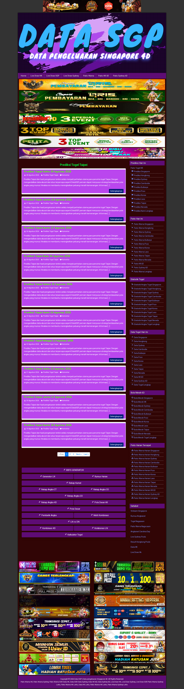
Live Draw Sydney (71, 76)
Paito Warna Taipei (141, 256)
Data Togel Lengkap (142, 385)
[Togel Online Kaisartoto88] (54, 658)
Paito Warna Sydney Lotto (118, 685)
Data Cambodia (140, 349)
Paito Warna (88, 76)
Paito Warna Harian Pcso (144, 470)
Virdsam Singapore (139, 511)
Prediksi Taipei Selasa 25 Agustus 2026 (48, 284)
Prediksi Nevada (140, 207)
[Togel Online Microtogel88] (54, 567)
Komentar (65, 175)
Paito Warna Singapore (143, 224)
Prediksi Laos (139, 199)
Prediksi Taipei (139, 203)
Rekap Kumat (74, 483)
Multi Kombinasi (101, 515)
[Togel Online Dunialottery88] (129, 601)
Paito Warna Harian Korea (144, 474)
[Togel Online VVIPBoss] (92, 85)
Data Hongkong (140, 341)
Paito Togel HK (137, 168)
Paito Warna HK (27, 682)
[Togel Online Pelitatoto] (92, 142)
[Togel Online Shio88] (129, 658)
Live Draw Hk (136, 552)
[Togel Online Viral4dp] (92, 153)
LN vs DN (74, 521)
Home (23, 76)
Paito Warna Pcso (141, 244)
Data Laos (137, 365)
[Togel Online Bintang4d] (54, 624)
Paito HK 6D (103, 76)
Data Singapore (140, 337)
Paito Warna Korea (141, 248)
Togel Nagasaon (137, 521)
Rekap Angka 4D (49, 502)
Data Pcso (138, 357)
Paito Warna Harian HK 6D (144, 490)
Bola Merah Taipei (141, 430)
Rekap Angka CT (49, 489)
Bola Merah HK (139, 402)
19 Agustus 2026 (32, 429)
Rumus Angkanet (138, 516)
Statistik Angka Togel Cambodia (147, 296)
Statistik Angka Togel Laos (144, 312)
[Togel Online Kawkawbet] (54, 589)
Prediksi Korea (139, 195)
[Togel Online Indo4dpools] (54, 670)
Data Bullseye (139, 353)
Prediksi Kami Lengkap (143, 211)
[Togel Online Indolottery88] (129, 624)
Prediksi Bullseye (140, 187)
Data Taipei (138, 369)
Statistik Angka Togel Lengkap (146, 324)
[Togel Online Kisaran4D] (92, 119)
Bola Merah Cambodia (143, 410)
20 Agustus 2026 (32, 401)
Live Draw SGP (52, 76)
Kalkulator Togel (75, 534)
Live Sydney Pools (138, 537)
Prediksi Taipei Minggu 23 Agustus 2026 (48, 340)
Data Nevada (139, 373)
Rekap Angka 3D (101, 489)
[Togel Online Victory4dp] (54, 578)
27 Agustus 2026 (32, 203)
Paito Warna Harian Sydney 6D (146, 494)
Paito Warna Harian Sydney (145, 458)
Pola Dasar (74, 509)
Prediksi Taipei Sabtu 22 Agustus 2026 (47, 368)
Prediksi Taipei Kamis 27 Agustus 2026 (48, 227)
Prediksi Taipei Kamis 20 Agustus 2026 (48, 425)
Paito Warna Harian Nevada (145, 486)
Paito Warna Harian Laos (144, 478)
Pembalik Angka (49, 515)
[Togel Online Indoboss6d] (129, 567)
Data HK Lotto (84, 685)
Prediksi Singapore (141, 171)
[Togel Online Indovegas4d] (129, 670)
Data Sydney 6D (140, 381)
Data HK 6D (138, 377)
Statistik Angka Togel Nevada (146, 320)
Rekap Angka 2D (75, 496)
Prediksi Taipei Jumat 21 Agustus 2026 (48, 397)
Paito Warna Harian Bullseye (145, 466)
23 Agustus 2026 (32, 316)
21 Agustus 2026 (32, 372)
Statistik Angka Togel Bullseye (146, 300)
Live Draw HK (36, 76)
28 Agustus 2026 (32, 175)
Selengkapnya (116, 191)
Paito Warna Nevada (142, 260)
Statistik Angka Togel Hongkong (147, 289)
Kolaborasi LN (101, 528)
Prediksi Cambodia (141, 183)
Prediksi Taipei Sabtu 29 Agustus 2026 (47, 171)
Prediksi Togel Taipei (73, 164)
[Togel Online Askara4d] (54, 612)
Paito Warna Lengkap (142, 272)
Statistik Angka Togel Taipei (145, 316)
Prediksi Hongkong (141, 175)
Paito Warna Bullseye (142, 240)
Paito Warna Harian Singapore (146, 451)
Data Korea (138, 361)
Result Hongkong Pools (140, 542)
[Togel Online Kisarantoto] (92, 130)
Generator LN (48, 476)
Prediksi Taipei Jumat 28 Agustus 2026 (48, 199)
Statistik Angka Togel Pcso (145, 304)
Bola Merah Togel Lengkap (144, 437)
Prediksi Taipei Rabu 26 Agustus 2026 (47, 256)
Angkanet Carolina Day (140, 531)
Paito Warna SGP (56, 682)
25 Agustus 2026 (32, 260)
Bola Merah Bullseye (142, 414)
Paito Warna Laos (141, 252)
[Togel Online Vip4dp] (129, 589)
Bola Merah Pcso (140, 418)
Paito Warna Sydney (142, 232)
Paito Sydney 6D (120, 76)
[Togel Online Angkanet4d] (129, 635)
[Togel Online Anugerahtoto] (129, 612)
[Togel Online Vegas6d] (54, 601)
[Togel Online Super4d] (92, 107)
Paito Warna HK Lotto (69, 685)
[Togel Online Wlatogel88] (54, 635)
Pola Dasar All (101, 502)
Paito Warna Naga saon (140, 526)
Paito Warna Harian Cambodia (146, 463)
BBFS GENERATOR (75, 470)
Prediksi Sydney (140, 179)
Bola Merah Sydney (141, 406)
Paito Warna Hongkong (143, 228)
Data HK (134, 547)
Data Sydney (139, 345)
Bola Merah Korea (141, 422)
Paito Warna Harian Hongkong (146, 455)
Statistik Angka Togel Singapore (147, 285)
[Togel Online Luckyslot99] (129, 578)
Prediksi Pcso (139, 191)
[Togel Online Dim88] (92, 96)
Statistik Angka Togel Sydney (146, 293)
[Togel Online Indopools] (129, 647)
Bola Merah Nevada (141, 434)
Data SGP (73, 682)
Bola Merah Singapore (143, 398)
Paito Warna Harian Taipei (144, 482)
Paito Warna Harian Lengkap (145, 498)
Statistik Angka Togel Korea (145, 308)
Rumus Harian (100, 476)
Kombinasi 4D (48, 528)
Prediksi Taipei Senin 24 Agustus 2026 (47, 312)
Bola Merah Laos (140, 426)
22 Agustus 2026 (32, 344)
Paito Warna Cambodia (143, 236)
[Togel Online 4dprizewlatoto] (54, 647)
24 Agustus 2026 (32, 288)
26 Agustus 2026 (32, 231)
